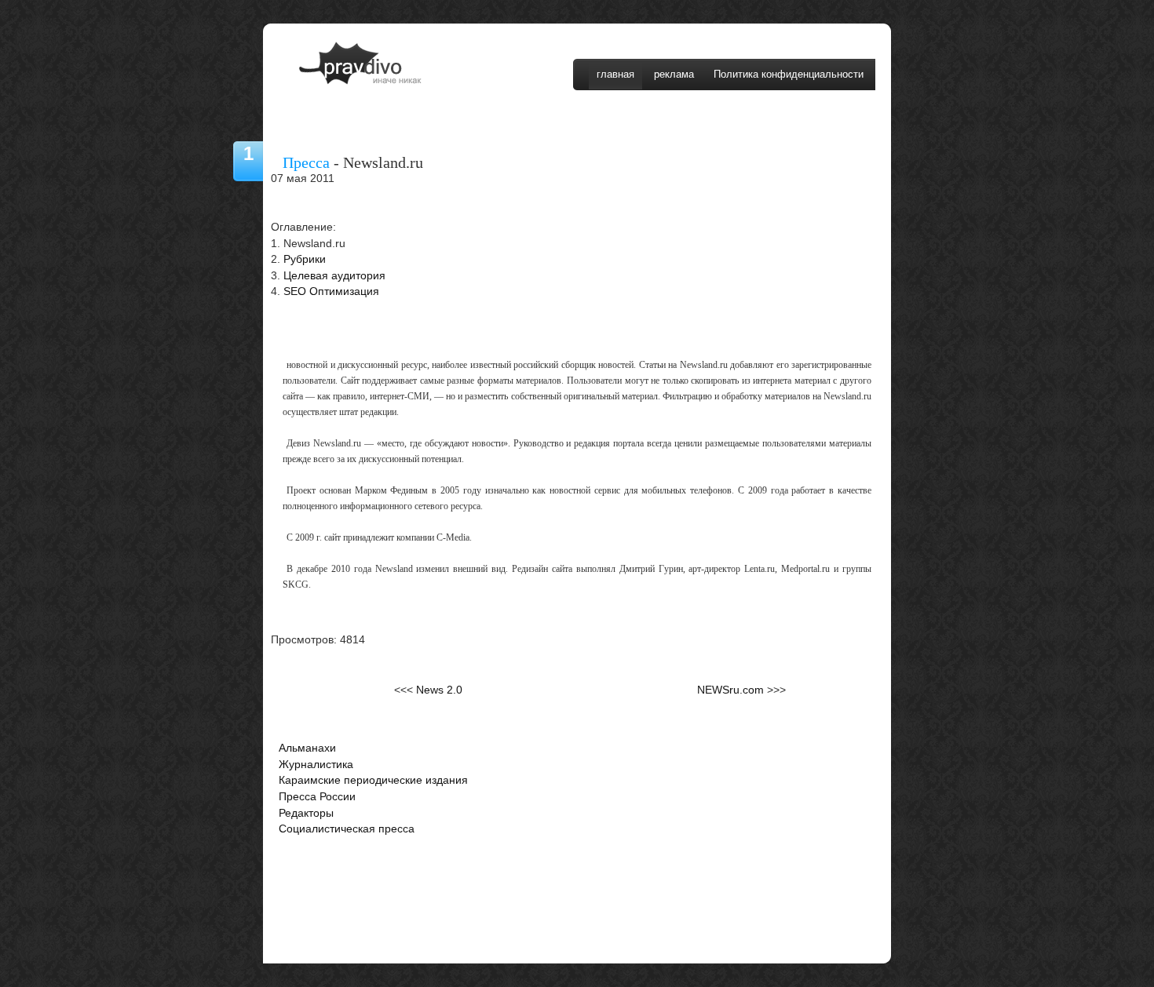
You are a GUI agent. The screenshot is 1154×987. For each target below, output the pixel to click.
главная (615, 74)
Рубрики (304, 259)
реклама (674, 74)
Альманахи (307, 748)
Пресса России (317, 797)
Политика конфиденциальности (789, 74)
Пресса (306, 162)
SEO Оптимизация (331, 291)
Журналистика (316, 764)
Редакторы (306, 813)
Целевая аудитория (334, 276)
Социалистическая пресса (346, 829)
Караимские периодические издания (373, 780)
